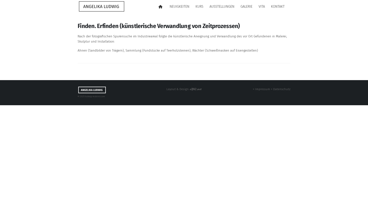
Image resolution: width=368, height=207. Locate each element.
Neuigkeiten (179, 6)
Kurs (199, 6)
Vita (262, 6)
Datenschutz (281, 89)
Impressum (262, 89)
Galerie (246, 6)
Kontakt (278, 6)
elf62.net (196, 89)
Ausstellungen (221, 6)
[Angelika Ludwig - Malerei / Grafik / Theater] (102, 6)
